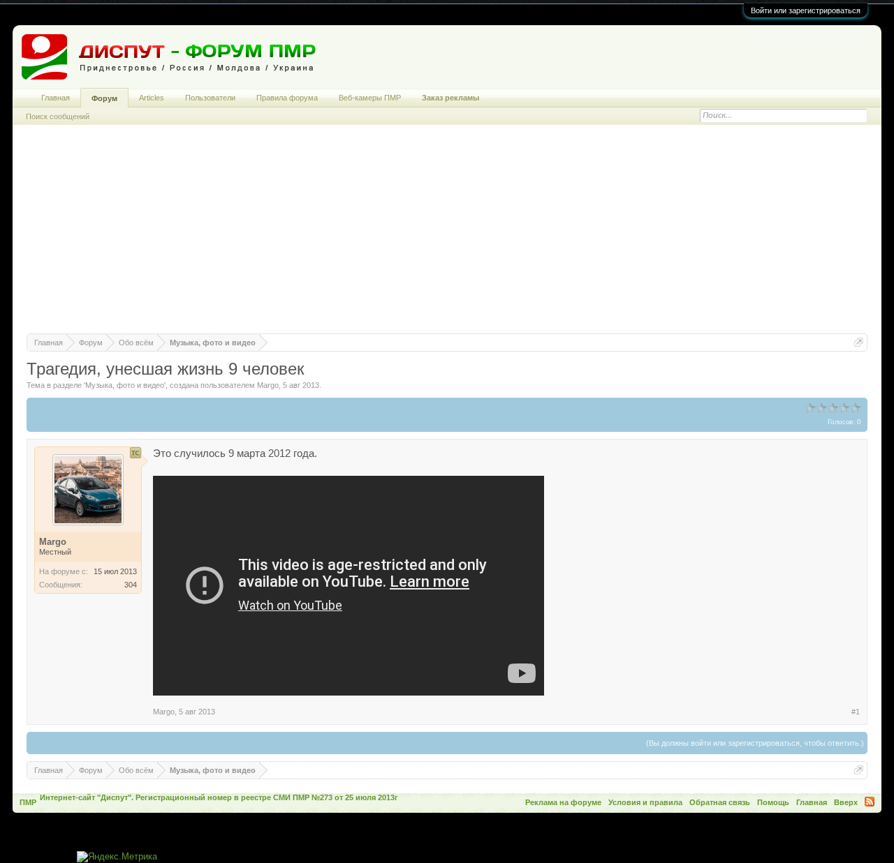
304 (130, 584)
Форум (104, 98)
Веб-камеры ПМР (370, 97)
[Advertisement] (447, 235)
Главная (55, 97)
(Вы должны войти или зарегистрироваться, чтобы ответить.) (755, 743)
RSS (869, 801)
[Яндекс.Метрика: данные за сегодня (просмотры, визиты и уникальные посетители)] (117, 857)
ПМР (28, 802)
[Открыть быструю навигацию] (858, 342)
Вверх (846, 802)
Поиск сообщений (57, 116)
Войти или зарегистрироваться (805, 10)
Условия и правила (645, 802)
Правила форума (287, 97)
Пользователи (210, 97)
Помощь (773, 802)
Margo (268, 385)
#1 (855, 711)
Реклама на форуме (563, 802)
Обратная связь (719, 802)
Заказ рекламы (450, 97)
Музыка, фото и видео (124, 385)
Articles (151, 97)
